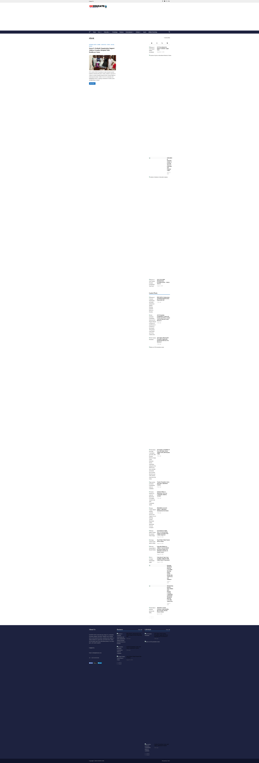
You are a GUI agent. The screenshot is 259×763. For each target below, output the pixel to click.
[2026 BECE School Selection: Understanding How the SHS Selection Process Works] (152, 612)
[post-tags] (167, 43)
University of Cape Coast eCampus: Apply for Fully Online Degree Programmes (163, 559)
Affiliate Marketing (152, 32)
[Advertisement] (129, 20)
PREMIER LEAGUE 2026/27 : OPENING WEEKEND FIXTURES (163, 509)
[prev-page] (150, 617)
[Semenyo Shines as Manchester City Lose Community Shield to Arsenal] (152, 504)
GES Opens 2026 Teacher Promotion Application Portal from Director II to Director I (161, 635)
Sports (144, 32)
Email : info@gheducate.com (95, 652)
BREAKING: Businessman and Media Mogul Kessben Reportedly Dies (163, 299)
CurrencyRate (167, 37)
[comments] (162, 43)
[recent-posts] (157, 43)
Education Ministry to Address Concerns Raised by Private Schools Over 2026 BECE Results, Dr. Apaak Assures (163, 549)
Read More (92, 84)
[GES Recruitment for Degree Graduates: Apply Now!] (152, 52)
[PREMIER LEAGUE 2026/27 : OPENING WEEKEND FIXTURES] (152, 527)
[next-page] (152, 617)
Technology (114, 32)
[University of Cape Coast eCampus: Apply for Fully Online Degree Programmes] (152, 562)
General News (93, 44)
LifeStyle (148, 629)
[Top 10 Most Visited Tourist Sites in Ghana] (152, 543)
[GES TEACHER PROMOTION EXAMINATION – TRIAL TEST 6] (152, 286)
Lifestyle (139, 32)
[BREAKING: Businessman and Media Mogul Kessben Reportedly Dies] (152, 311)
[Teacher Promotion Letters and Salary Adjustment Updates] (152, 488)
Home (94, 32)
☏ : (90, 657)
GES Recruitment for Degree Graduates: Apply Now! (163, 49)
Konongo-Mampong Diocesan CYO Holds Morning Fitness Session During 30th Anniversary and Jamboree (170, 572)
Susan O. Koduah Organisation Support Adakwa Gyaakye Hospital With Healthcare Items (101, 50)
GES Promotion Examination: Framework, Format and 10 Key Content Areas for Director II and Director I (163, 318)
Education (107, 32)
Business (122, 32)
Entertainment (130, 32)
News (100, 32)
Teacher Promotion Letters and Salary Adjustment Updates (163, 483)
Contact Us (91, 1)
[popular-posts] (151, 43)
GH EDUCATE (100, 760)
